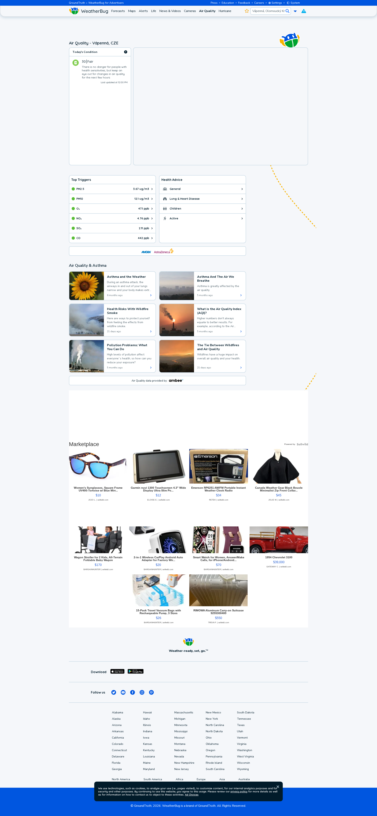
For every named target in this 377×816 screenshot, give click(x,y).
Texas (241, 725)
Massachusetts (183, 712)
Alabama (117, 712)
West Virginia (245, 756)
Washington (244, 750)
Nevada (179, 756)
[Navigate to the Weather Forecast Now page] (88, 11)
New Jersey (181, 769)
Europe (201, 779)
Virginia (241, 744)
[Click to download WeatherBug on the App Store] (117, 672)
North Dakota (214, 731)
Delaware (118, 756)
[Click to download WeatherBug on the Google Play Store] (136, 672)
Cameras (190, 11)
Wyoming (243, 769)
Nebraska (180, 750)
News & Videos (170, 11)
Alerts (143, 11)
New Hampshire (184, 763)
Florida (116, 763)
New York (212, 719)
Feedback (244, 3)
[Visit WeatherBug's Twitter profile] (113, 692)
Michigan (179, 719)
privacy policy (239, 791)
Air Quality (207, 11)
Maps (132, 11)
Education (228, 3)
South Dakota (245, 712)
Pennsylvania (214, 756)
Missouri (179, 738)
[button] (278, 787)
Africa (179, 779)
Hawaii (147, 712)
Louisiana (149, 756)
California (118, 738)
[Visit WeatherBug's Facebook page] (132, 692)
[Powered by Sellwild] (302, 444)
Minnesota (180, 725)
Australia (244, 779)
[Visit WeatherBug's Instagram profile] (142, 692)
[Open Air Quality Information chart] (126, 51)
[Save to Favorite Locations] (246, 11)
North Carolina (215, 725)
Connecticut (119, 750)
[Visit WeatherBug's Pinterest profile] (151, 692)
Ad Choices (192, 794)
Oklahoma (212, 744)
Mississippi (181, 731)
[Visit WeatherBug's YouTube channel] (123, 692)
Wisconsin (243, 763)
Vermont (242, 738)
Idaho (146, 719)
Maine (147, 763)
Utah (240, 731)
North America (121, 779)
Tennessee (244, 719)
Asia (222, 779)
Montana (179, 744)
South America (153, 779)
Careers (259, 3)
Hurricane (225, 11)
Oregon (210, 750)
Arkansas (118, 731)
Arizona (117, 725)
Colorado (117, 744)
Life (153, 11)
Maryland (149, 769)
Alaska (116, 719)
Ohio (209, 738)
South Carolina (215, 769)
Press (214, 3)
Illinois (147, 725)
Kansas (147, 744)
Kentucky (149, 750)
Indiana (147, 731)
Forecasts (118, 11)
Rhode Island (214, 763)
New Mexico (213, 712)
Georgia (117, 769)
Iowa (146, 738)
